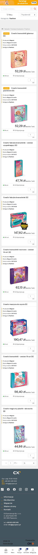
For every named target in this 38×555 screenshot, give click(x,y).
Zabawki (7, 29)
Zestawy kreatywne (17, 29)
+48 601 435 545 (12, 522)
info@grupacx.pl (14, 525)
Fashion (27, 29)
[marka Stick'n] (14, 489)
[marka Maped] (2, 489)
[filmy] (32, 489)
